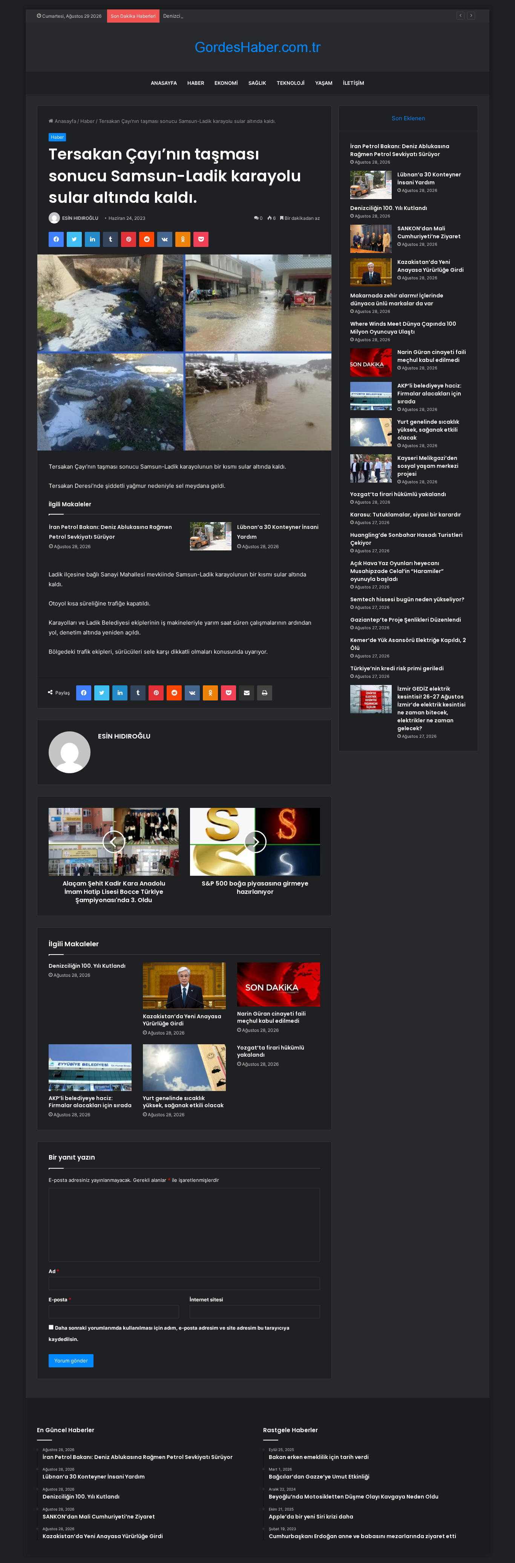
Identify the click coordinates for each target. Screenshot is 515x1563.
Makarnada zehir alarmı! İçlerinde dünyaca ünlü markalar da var (396, 299)
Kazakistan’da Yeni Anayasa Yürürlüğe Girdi (182, 1020)
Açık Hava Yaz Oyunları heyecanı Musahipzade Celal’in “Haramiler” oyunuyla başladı (397, 571)
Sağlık (257, 83)
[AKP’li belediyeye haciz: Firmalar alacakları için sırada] (90, 1067)
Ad (54, 1271)
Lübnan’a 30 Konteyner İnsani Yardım (429, 178)
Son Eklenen (408, 118)
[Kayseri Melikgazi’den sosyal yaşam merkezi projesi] (371, 468)
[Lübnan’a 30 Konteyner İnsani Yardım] (210, 536)
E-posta (60, 1299)
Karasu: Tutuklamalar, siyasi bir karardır (405, 514)
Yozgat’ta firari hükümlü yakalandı (270, 1051)
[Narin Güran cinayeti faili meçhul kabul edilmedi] (278, 984)
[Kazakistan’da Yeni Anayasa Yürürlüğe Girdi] (184, 985)
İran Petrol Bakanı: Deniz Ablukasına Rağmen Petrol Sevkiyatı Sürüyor (399, 150)
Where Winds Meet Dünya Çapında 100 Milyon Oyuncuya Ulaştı (403, 328)
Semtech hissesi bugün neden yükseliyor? (407, 599)
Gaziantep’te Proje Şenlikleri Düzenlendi (405, 620)
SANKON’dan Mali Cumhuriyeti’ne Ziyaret (429, 232)
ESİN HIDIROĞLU (80, 218)
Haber (195, 83)
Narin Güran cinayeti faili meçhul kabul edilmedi (271, 1017)
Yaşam (324, 83)
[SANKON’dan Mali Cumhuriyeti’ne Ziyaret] (371, 239)
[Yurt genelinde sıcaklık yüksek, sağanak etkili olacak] (184, 1067)
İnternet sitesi (206, 1299)
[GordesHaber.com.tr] (257, 47)
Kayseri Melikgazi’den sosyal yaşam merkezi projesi (427, 466)
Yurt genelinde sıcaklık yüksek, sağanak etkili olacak (183, 1101)
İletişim (353, 83)
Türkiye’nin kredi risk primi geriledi (397, 668)
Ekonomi (226, 83)
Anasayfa (164, 83)
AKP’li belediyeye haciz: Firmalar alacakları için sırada (90, 1101)
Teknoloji (291, 83)
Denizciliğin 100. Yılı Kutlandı (196, 16)
